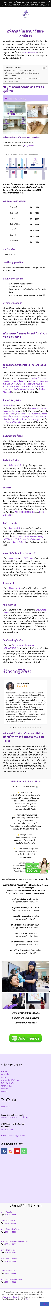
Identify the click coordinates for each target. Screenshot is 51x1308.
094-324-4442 (10, 1215)
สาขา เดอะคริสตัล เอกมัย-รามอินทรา (15, 1241)
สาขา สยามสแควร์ (8, 1221)
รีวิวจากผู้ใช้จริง (10, 76)
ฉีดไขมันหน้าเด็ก (7, 1083)
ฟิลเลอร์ (4, 1077)
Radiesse (4, 1092)
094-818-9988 (10, 1261)
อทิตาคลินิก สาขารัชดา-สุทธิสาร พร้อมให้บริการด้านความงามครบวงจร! (22, 80)
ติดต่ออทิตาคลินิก (30, 52)
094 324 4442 (7, 1129)
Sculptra (4, 1089)
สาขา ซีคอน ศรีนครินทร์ (10, 1229)
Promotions (6, 1107)
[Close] (49, 2)
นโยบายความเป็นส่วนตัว (11, 1297)
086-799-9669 (10, 1223)
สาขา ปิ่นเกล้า (6, 1212)
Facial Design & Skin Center (13, 1115)
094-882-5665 (10, 1273)
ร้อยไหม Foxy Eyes (36, 381)
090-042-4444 (10, 1232)
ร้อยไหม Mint (15, 386)
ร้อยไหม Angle (28, 386)
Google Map (29, 145)
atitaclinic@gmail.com (16, 1135)
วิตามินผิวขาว (6, 1086)
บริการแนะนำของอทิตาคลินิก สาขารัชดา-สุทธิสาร (22, 73)
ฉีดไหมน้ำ (5, 1074)
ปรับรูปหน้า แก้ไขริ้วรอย (10, 1080)
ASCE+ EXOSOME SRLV (25, 512)
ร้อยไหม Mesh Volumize (24, 389)
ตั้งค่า (27, 1299)
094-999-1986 (10, 1253)
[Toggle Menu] (45, 22)
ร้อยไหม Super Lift (27, 384)
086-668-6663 (10, 1282)
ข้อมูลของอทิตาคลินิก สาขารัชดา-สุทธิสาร (19, 71)
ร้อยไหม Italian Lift (19, 381)
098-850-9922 (10, 1244)
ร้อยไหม (4, 1071)
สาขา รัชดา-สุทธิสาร (9, 1259)
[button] (6, 702)
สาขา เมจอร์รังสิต (8, 1271)
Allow (45, 1304)
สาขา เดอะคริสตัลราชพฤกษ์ (11, 1279)
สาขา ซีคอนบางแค (8, 1250)
